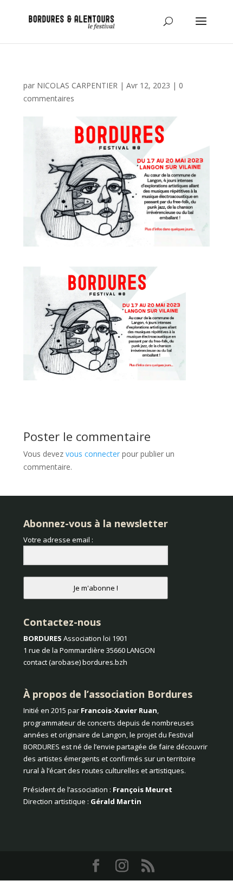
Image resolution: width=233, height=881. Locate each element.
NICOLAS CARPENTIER (77, 85)
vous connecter (93, 454)
